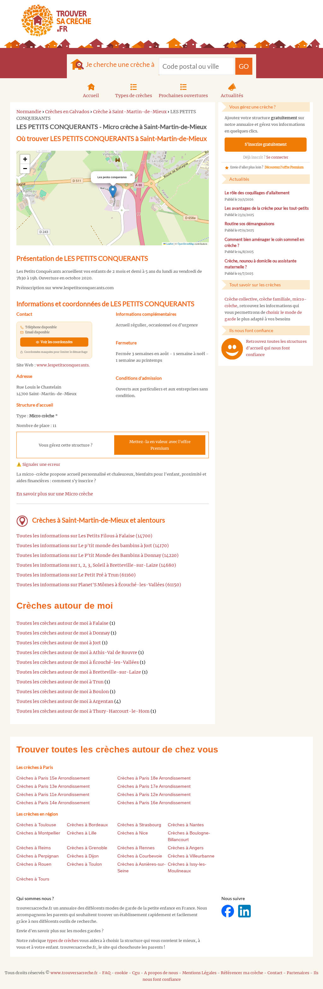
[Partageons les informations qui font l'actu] (228, 911)
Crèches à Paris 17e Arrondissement (154, 786)
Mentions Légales (199, 972)
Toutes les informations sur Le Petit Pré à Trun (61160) (76, 575)
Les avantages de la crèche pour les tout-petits (267, 208)
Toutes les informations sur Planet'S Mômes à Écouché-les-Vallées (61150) (98, 585)
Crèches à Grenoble (87, 847)
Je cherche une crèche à (120, 64)
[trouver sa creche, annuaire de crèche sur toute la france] (53, 20)
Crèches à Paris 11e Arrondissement (52, 794)
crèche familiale (274, 299)
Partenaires (298, 972)
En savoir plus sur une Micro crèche (54, 494)
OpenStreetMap (186, 243)
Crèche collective (241, 299)
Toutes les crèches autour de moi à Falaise (62, 623)
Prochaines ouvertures (183, 95)
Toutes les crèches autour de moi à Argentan (64, 701)
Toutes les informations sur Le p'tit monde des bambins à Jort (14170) (92, 545)
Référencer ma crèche (242, 972)
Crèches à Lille (82, 832)
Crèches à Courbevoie (139, 855)
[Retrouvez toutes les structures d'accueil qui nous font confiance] (232, 349)
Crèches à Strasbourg (139, 824)
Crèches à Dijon (83, 855)
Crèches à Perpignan (37, 855)
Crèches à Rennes (136, 847)
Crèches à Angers (185, 847)
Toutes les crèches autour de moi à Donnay (63, 633)
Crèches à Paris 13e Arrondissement (53, 786)
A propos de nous (161, 972)
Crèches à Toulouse (36, 824)
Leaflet (169, 243)
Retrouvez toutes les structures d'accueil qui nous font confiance (276, 348)
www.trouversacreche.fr (74, 972)
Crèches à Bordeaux (87, 824)
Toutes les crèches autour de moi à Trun (59, 682)
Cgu (136, 972)
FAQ (106, 972)
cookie (121, 972)
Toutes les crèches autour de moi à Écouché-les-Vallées (77, 662)
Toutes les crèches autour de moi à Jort (58, 643)
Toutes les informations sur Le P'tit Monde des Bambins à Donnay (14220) (97, 555)
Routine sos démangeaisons (249, 223)
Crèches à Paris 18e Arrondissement (154, 778)
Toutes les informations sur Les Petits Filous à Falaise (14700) (84, 536)
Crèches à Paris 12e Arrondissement (154, 794)
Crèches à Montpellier (38, 832)
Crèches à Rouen (33, 864)
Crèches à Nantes (186, 824)
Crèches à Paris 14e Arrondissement (53, 802)
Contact (274, 972)
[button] (113, 191)
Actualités (232, 95)
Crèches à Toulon (84, 864)
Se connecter (277, 157)
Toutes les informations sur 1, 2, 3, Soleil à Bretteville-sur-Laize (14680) (96, 565)
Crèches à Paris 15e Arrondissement (53, 778)
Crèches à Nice (132, 832)
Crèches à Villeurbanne (191, 855)
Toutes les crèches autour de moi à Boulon (62, 691)
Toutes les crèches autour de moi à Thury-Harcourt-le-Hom (83, 711)
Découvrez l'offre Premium (284, 167)
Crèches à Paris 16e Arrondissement (154, 802)
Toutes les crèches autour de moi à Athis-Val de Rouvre (76, 652)
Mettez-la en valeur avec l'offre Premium (160, 445)
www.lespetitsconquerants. (63, 365)
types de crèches (63, 940)
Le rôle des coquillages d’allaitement (257, 192)
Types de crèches (133, 95)
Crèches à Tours (32, 878)
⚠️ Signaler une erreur (38, 464)
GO (244, 66)
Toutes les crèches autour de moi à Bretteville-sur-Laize (78, 672)
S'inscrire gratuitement (266, 144)
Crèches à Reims (33, 847)
